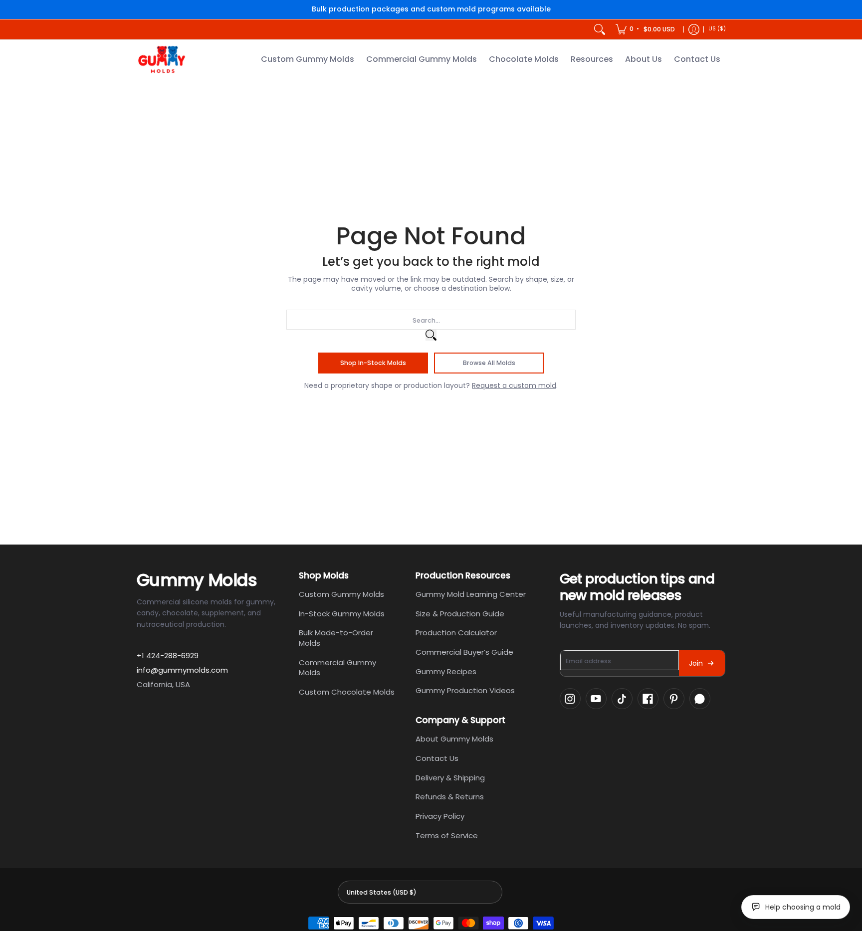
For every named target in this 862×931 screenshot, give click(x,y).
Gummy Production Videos (465, 690)
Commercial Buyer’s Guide (464, 652)
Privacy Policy (440, 816)
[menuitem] (646, 29)
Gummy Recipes (446, 671)
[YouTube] (596, 698)
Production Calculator (456, 632)
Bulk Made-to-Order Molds (336, 637)
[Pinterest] (673, 698)
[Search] (599, 29)
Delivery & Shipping (450, 777)
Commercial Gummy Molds (337, 667)
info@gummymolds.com (182, 670)
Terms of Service (447, 835)
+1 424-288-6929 (168, 655)
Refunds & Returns (450, 796)
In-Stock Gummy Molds (342, 613)
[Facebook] (648, 698)
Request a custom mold (514, 385)
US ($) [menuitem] (717, 28)
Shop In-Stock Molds (373, 363)
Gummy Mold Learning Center (471, 594)
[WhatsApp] (699, 698)
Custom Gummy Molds (341, 594)
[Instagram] (570, 698)
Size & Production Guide (460, 613)
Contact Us (437, 758)
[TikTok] (622, 698)
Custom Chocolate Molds (347, 692)
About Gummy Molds (454, 739)
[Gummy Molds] (162, 59)
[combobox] (431, 320)
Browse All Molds (489, 363)
